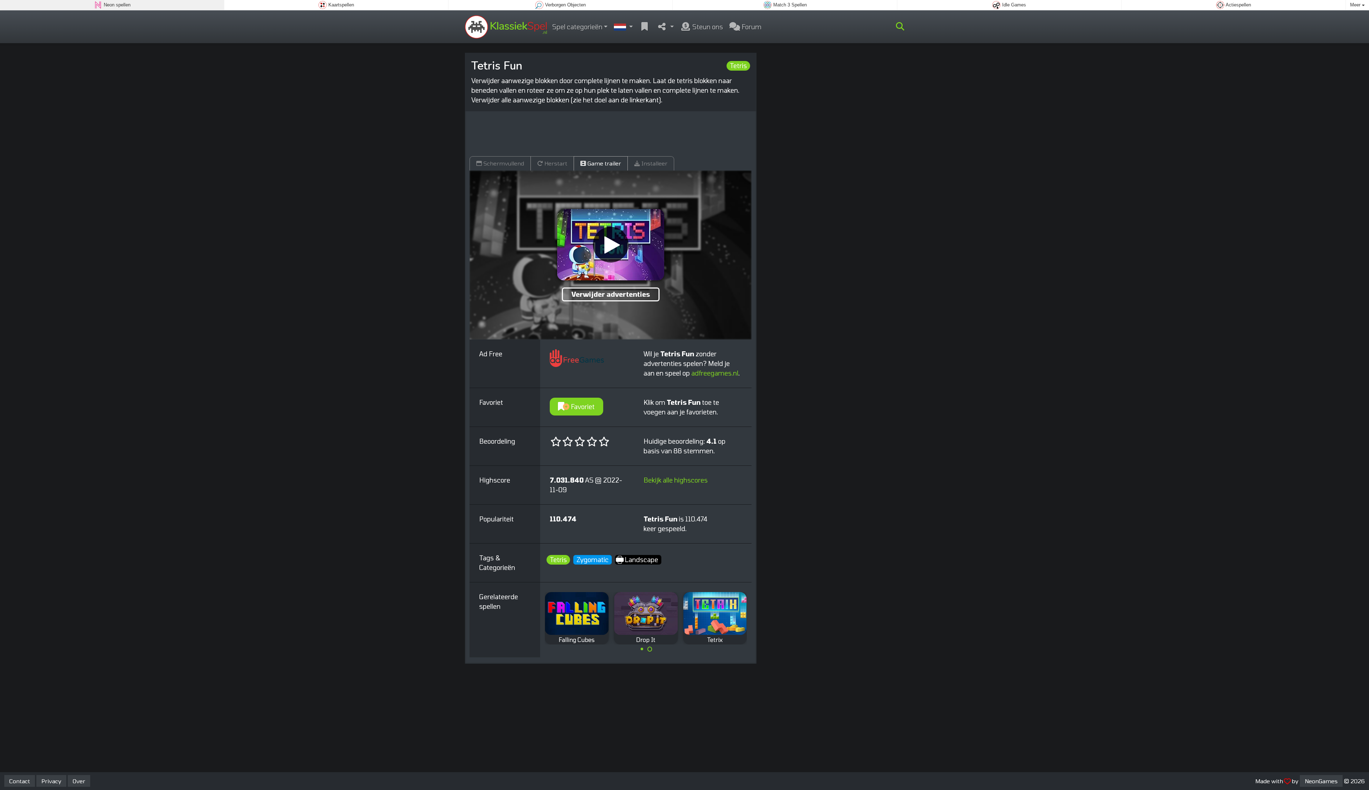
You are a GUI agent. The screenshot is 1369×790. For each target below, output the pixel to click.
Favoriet (582, 407)
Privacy (51, 781)
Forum (751, 27)
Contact (19, 781)
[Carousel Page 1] (641, 649)
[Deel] (665, 27)
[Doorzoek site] (900, 27)
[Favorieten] (644, 27)
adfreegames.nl (714, 373)
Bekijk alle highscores (676, 480)
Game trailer (603, 163)
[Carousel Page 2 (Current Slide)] (649, 649)
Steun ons (707, 27)
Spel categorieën (577, 27)
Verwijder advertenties (610, 294)
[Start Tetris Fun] (611, 245)
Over (79, 781)
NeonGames (1321, 781)
